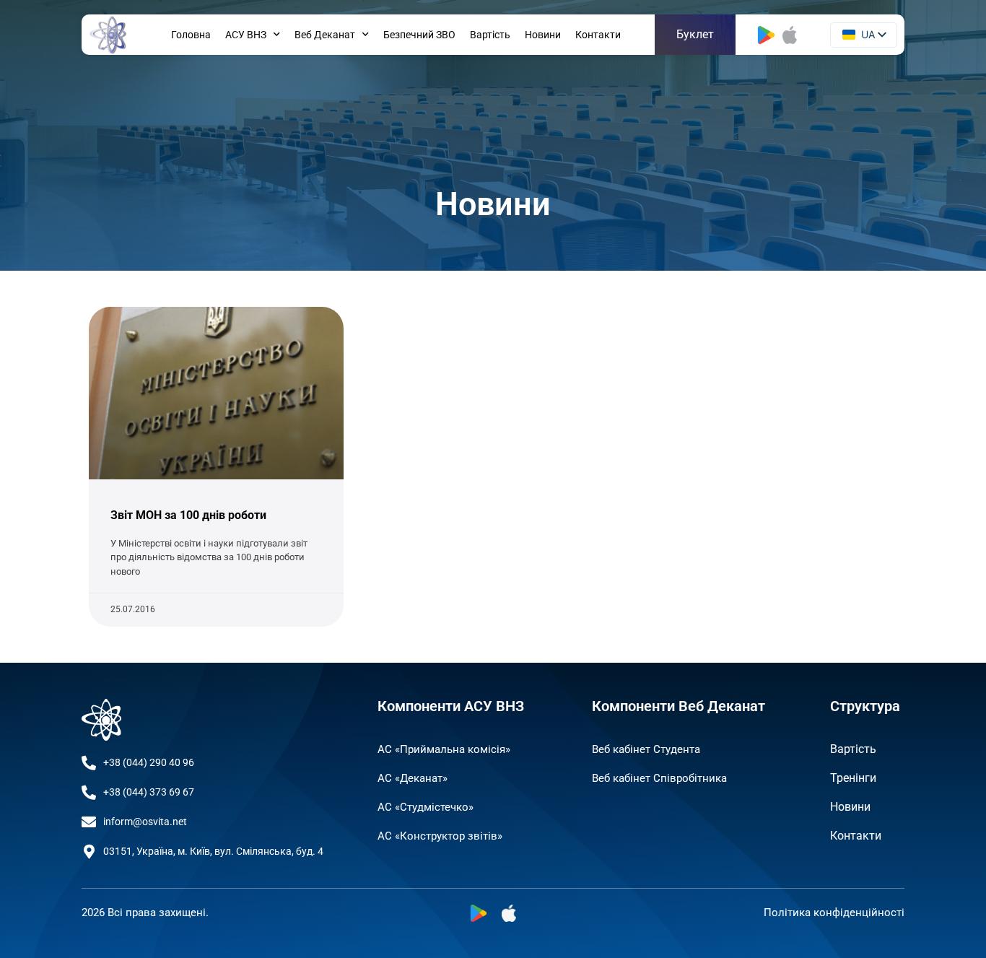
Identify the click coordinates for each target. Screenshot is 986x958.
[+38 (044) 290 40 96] (89, 763)
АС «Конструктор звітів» (440, 835)
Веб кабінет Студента (646, 749)
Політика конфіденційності (834, 912)
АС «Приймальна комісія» (444, 749)
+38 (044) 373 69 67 (148, 792)
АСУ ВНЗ (245, 34)
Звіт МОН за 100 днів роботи (188, 515)
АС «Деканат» (413, 778)
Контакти (598, 34)
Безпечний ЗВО (419, 34)
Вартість (490, 34)
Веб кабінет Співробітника (659, 778)
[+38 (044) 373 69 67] (89, 792)
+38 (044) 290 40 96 (148, 762)
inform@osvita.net (145, 821)
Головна (191, 34)
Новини (543, 34)
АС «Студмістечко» (426, 807)
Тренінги (853, 778)
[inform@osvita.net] (89, 822)
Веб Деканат (325, 34)
